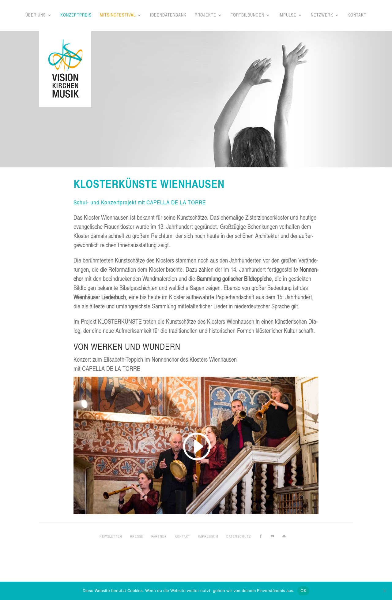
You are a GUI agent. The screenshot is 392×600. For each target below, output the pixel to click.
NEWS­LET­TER (111, 536)
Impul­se (287, 15)
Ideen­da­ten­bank (168, 15)
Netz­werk (322, 15)
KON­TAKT (182, 536)
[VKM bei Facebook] (261, 536)
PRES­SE (136, 536)
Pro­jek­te (205, 15)
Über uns (35, 15)
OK (303, 590)
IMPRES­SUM (208, 536)
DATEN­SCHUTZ (238, 536)
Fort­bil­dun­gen (247, 15)
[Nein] (384, 591)
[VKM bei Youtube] (272, 536)
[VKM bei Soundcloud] (284, 536)
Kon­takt (357, 15)
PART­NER (159, 536)
